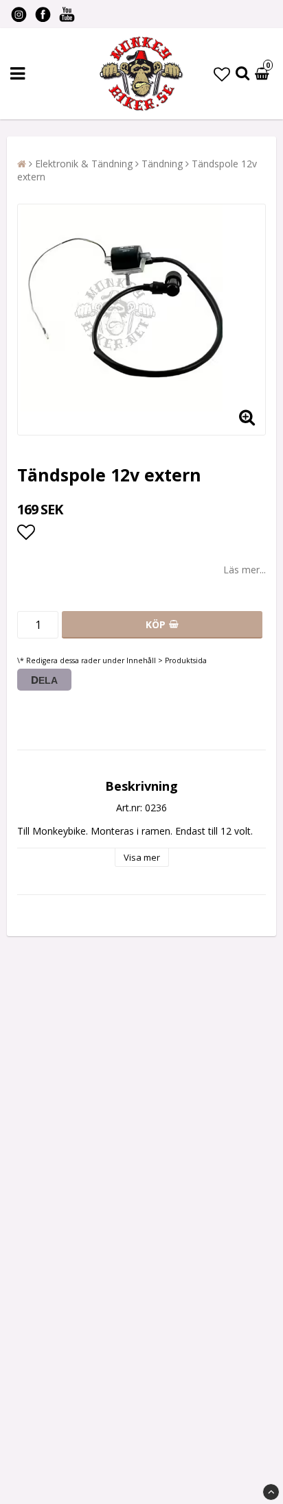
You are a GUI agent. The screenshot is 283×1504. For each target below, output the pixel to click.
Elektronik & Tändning (84, 163)
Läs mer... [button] (244, 569)
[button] (222, 74)
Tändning (162, 163)
